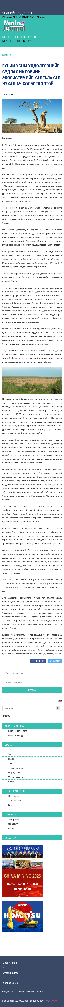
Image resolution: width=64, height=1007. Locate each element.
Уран (10, 763)
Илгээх (32, 690)
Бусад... (12, 782)
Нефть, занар (14, 772)
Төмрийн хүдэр (15, 768)
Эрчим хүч (13, 824)
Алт (10, 749)
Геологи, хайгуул (16, 735)
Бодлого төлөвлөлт (17, 731)
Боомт (11, 828)
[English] (59, 702)
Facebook (39, 661)
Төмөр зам (13, 819)
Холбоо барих (10, 983)
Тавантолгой (14, 800)
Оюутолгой (13, 796)
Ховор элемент (15, 777)
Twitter (56, 661)
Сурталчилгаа (10, 972)
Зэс (10, 754)
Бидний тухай (10, 962)
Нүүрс (11, 759)
